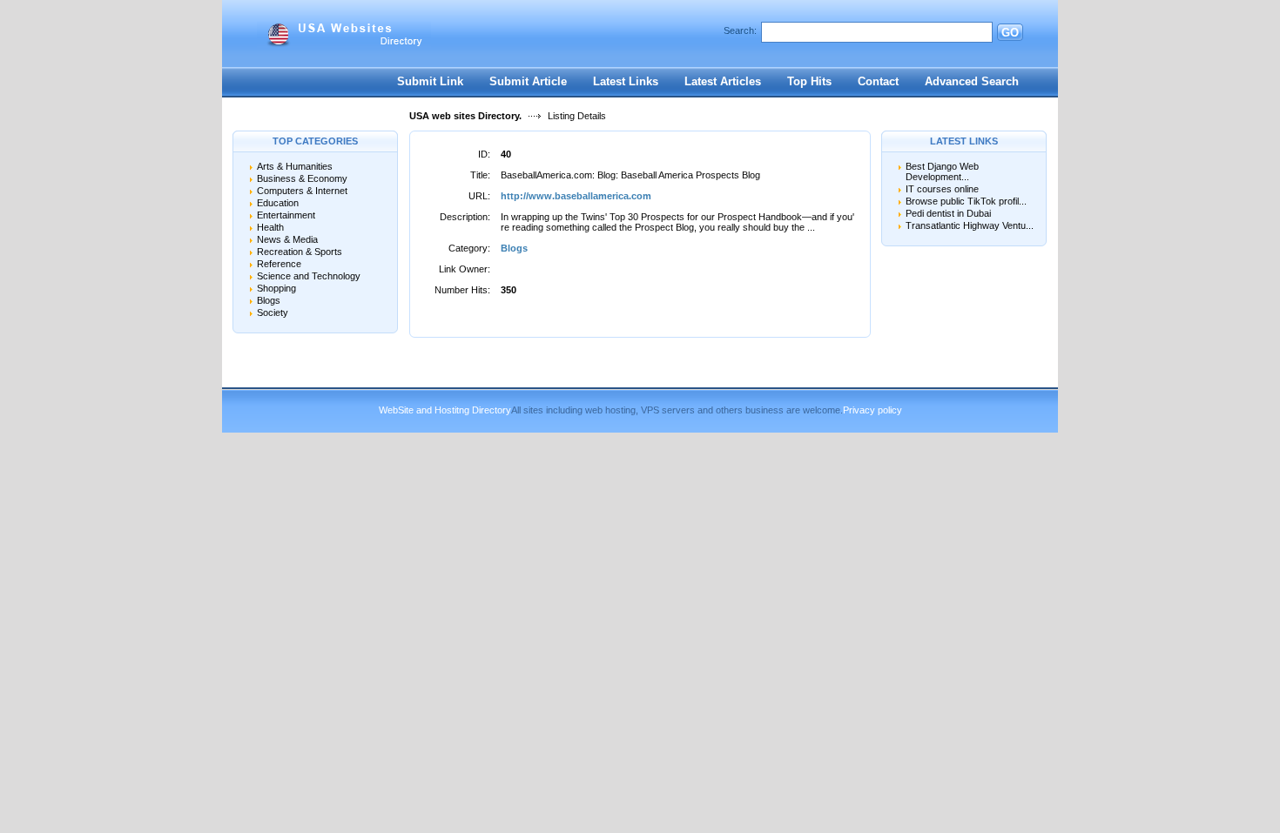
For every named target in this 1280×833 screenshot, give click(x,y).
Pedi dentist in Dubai (948, 213)
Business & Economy (302, 178)
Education (278, 203)
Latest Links (625, 81)
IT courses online (942, 189)
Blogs (268, 300)
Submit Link (430, 81)
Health (270, 227)
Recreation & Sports (299, 251)
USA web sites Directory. (465, 116)
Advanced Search (972, 81)
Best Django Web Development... (942, 171)
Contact (878, 81)
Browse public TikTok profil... (966, 201)
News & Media (287, 239)
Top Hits (809, 81)
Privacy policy (872, 410)
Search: (740, 30)
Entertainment (286, 215)
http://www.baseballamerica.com (576, 196)
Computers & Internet (302, 190)
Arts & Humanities (295, 166)
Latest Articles (722, 81)
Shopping (276, 288)
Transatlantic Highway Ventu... (970, 225)
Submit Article (528, 81)
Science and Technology (308, 276)
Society (272, 312)
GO (1010, 32)
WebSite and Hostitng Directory (445, 410)
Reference (279, 264)
